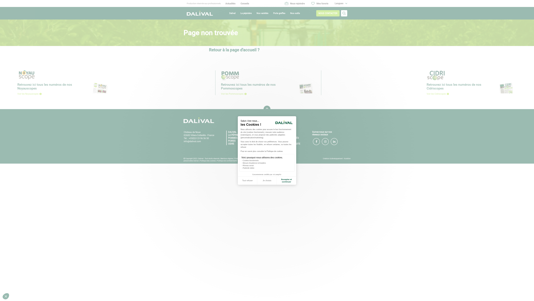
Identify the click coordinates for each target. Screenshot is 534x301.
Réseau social (248, 166)
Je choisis (267, 180)
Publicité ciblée (248, 168)
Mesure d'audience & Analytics (254, 163)
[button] (6, 296)
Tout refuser (247, 180)
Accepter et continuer (286, 180)
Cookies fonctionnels (251, 161)
